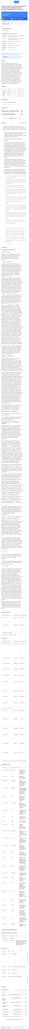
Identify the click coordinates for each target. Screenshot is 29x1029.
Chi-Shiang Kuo (15, 21)
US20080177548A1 (6, 658)
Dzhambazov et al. (5, 838)
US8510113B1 (5, 728)
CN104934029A (5, 802)
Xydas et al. (4, 910)
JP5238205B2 (5, 734)
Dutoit (3, 821)
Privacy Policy (4, 1028)
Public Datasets (17, 1027)
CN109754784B (5, 752)
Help (9, 1028)
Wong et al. (4, 865)
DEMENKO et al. (5, 877)
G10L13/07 (6, 102)
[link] (9, 102)
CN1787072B (4, 718)
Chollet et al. (4, 882)
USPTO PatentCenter (15, 56)
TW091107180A (5, 940)
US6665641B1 (5, 617)
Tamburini (4, 851)
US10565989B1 (5, 702)
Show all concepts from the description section (11, 1016)
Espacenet (9, 57)
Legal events (19, 53)
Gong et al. (4, 857)
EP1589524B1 (4, 924)
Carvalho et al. (5, 904)
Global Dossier (15, 57)
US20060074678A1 (6, 830)
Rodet (3, 816)
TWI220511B (4, 710)
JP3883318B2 (4, 873)
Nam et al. (4, 796)
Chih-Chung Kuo (9, 21)
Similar (21, 18)
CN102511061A (5, 845)
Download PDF (7, 18)
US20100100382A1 (6, 675)
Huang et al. (4, 776)
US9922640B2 (5, 696)
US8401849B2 (5, 780)
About (2, 1027)
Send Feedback (9, 1027)
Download (19, 990)
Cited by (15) (14, 53)
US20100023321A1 (6, 663)
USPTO (9, 56)
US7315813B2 (5, 788)
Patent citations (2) (8, 53)
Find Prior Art (15, 18)
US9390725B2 (5, 681)
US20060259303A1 (6, 769)
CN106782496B (5, 743)
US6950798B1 (5, 625)
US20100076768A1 (6, 668)
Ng (2, 899)
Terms (23, 1027)
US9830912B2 (5, 691)
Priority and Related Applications (13, 54)
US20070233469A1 (6, 643)
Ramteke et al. (5, 824)
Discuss (19, 57)
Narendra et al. (5, 810)
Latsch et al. (4, 917)
